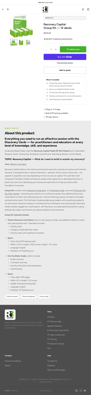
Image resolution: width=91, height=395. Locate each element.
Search (8, 365)
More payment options (65, 63)
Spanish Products (54, 326)
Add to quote (65, 70)
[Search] (7, 9)
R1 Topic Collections (56, 335)
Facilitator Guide (57, 190)
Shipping (51, 365)
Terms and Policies (46, 390)
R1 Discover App (54, 321)
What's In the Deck (18, 164)
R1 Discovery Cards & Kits (58, 330)
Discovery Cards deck (36, 190)
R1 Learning (14, 390)
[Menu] (2, 9)
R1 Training (52, 339)
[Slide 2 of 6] (21, 42)
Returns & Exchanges (56, 370)
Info (49, 348)
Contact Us (52, 361)
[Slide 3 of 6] (28, 42)
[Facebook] (76, 390)
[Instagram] (80, 390)
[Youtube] (84, 390)
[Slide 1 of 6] (14, 42)
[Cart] (88, 9)
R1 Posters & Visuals (55, 344)
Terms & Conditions (13, 361)
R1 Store (51, 317)
